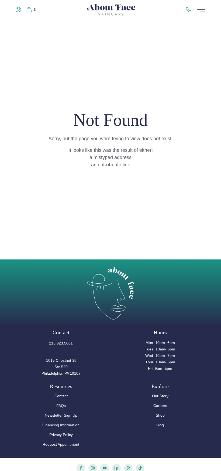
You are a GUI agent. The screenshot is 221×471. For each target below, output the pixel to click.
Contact (61, 396)
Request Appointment (61, 444)
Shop (160, 415)
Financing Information (61, 425)
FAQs (61, 405)
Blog (160, 425)
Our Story (160, 396)
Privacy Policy (61, 435)
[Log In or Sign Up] (18, 9)
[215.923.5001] (188, 9)
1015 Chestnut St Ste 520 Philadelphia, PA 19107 (61, 366)
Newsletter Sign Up (61, 415)
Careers (160, 405)
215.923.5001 (61, 343)
